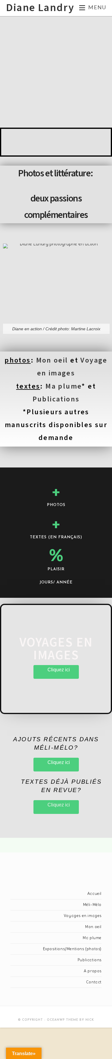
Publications (56, 399)
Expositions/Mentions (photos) (72, 948)
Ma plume (63, 386)
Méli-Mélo (92, 904)
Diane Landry (40, 8)
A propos (93, 971)
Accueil (94, 893)
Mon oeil (52, 360)
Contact (94, 982)
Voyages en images (83, 915)
